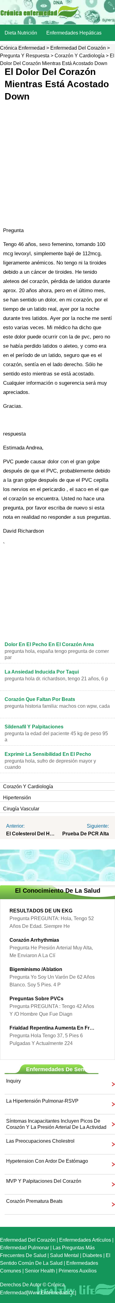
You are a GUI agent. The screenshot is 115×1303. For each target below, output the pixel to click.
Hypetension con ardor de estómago (47, 1161)
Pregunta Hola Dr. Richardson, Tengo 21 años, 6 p (56, 678)
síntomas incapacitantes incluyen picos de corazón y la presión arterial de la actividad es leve (56, 1124)
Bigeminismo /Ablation (36, 969)
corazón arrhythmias (34, 940)
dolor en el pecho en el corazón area (49, 644)
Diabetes (92, 1255)
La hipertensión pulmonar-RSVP (42, 1101)
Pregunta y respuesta (24, 55)
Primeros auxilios (78, 1270)
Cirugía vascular (21, 808)
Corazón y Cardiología (80, 55)
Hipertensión (17, 797)
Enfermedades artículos (85, 1240)
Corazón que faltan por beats (40, 699)
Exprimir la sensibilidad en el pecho (48, 754)
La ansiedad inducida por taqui (42, 671)
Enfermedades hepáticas (74, 32)
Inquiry (13, 1081)
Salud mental (64, 1255)
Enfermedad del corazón (78, 48)
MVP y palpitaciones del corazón (43, 1181)
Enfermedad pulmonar (24, 1247)
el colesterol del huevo (32, 833)
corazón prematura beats (34, 1201)
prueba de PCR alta (85, 833)
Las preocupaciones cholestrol (40, 1141)
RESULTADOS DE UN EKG (41, 910)
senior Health (40, 1270)
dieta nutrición (21, 32)
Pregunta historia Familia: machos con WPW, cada (57, 706)
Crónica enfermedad (22, 48)
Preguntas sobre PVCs (36, 998)
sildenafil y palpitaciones (34, 726)
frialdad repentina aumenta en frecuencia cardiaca (53, 1028)
